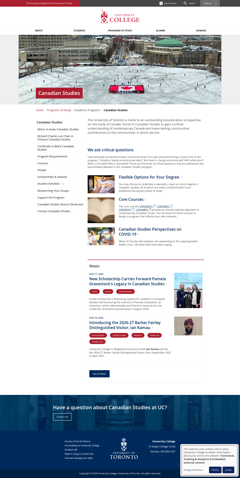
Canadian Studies (49, 122)
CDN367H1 (125, 209)
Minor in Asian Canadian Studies (58, 129)
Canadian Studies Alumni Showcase (60, 204)
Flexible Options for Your (149, 177)
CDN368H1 (142, 209)
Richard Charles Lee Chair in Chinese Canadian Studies (55, 137)
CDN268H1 (163, 206)
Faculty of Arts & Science (77, 441)
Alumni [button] (160, 30)
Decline (215, 470)
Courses (43, 163)
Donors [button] (201, 30)
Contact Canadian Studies (54, 211)
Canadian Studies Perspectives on (150, 232)
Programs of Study (59, 110)
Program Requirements (53, 156)
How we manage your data (79, 458)
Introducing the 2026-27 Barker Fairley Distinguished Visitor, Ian (125, 325)
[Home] (120, 16)
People (42, 170)
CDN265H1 (146, 206)
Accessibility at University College (82, 445)
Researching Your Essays (53, 191)
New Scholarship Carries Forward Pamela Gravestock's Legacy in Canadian (127, 281)
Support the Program (51, 197)
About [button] (39, 30)
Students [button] (79, 30)
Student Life (71, 449)
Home (40, 110)
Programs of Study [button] (120, 30)
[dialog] (209, 460)
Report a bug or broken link (79, 453)
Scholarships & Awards (52, 177)
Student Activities (49, 184)
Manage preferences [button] (193, 470)
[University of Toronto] (124, 448)
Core (131, 199)
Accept (228, 470)
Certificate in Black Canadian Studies (56, 147)
